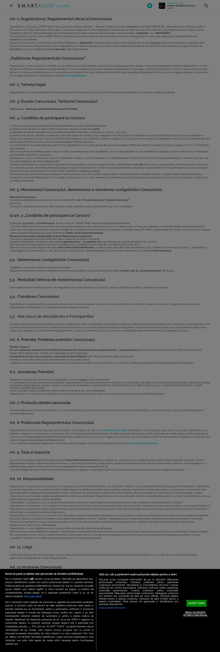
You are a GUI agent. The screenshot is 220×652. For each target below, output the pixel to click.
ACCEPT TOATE (196, 603)
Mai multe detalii (33, 596)
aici (29, 626)
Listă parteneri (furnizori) (112, 607)
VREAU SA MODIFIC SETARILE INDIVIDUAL (195, 613)
